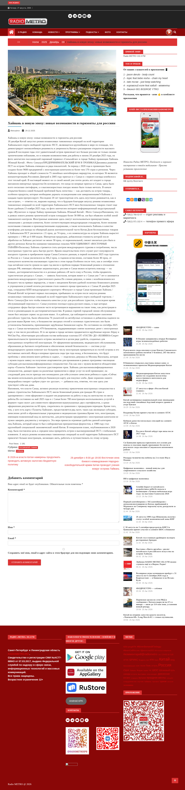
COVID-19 (165, 655)
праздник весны (156, 677)
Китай (164, 659)
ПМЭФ (142, 666)
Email (12, 538)
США (126, 670)
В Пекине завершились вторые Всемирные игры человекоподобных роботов (156, 340)
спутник (140, 682)
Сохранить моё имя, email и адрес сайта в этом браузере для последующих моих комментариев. (60, 552)
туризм (163, 681)
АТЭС (126, 660)
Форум (140, 670)
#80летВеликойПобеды (149, 646)
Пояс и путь (152, 665)
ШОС (155, 670)
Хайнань (20, 451)
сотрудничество (130, 682)
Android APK (76, 701)
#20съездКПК (129, 647)
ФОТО (108, 32)
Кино (156, 660)
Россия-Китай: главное (28, 447)
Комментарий (16, 489)
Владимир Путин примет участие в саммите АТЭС (147, 413)
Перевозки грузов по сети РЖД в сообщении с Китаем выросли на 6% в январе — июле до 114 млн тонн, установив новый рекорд (156, 603)
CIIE (159, 654)
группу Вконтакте (135, 181)
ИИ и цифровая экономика (136, 479)
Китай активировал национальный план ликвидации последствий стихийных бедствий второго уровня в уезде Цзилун (148, 402)
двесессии (164, 674)
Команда (37, 32)
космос (126, 678)
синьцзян (170, 678)
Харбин (145, 670)
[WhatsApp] (147, 199)
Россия (164, 665)
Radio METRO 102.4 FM (134, 56)
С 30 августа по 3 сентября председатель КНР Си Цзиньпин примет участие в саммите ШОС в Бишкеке (149, 528)
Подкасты (91, 32)
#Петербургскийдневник (163, 650)
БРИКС (133, 659)
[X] (139, 199)
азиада (126, 674)
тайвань (147, 681)
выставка (142, 674)
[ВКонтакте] (128, 199)
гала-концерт (152, 674)
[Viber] (143, 199)
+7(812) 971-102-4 (134, 221)
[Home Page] (11, 32)
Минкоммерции (129, 666)
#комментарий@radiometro (140, 654)
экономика (128, 685)
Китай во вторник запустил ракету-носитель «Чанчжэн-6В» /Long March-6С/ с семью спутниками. (148, 616)
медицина (134, 678)
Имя (11, 527)
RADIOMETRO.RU (18, 654)
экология (170, 681)
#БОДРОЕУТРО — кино (147, 327)
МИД (172, 660)
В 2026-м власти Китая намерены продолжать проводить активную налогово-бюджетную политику (34, 461)
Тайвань (133, 670)
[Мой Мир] (135, 199)
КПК (152, 660)
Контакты (121, 32)
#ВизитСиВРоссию (131, 650)
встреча (134, 674)
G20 (171, 655)
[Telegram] (150, 199)
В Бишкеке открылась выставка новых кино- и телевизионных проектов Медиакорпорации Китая (147, 364)
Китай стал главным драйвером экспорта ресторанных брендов (155, 539)
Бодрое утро (144, 660)
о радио (22, 32)
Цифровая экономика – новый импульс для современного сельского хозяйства (144, 469)
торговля (155, 682)
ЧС (150, 670)
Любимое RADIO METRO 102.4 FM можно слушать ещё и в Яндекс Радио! (156, 563)
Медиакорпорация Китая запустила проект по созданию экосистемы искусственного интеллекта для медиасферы (153, 376)
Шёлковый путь (167, 670)
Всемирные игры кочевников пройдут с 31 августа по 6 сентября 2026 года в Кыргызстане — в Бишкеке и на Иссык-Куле (156, 576)
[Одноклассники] (132, 199)
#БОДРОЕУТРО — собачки (149, 588)
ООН (137, 666)
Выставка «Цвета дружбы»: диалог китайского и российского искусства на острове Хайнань (155, 551)
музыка (142, 678)
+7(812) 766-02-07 (134, 214)
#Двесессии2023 (147, 650)
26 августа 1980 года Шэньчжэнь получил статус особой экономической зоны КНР (155, 518)
